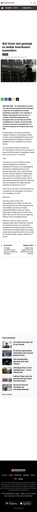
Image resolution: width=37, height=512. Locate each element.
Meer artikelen (7, 394)
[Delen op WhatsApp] (2, 99)
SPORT (15, 8)
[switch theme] (35, 3)
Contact (11, 475)
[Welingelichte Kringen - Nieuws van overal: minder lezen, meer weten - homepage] (8, 3)
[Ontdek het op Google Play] (11, 503)
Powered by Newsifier (18, 508)
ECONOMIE (8, 8)
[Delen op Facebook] (6, 99)
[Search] (31, 3)
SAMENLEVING (26, 8)
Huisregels (26, 475)
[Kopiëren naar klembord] (17, 99)
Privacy (33, 475)
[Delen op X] (9, 99)
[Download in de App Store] (25, 503)
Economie (5, 54)
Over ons (4, 475)
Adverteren (18, 475)
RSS (15, 479)
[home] (2, 8)
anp (8, 57)
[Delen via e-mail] (13, 99)
